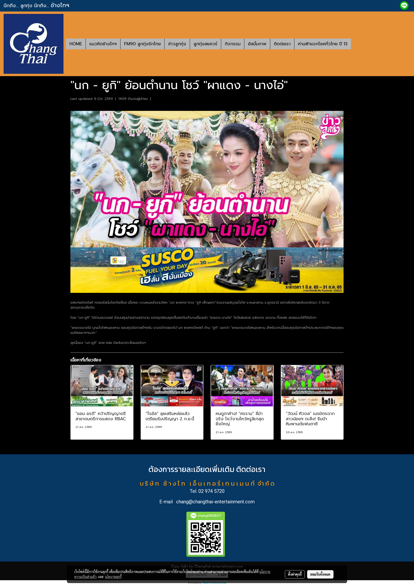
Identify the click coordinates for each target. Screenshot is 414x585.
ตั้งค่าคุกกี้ (295, 574)
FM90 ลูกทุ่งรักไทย (142, 43)
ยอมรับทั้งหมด (320, 574)
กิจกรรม (233, 43)
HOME (75, 43)
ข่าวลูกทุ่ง (177, 43)
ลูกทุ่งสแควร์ (205, 43)
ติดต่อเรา (282, 43)
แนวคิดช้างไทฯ (103, 43)
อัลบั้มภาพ (257, 43)
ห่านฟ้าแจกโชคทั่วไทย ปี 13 (322, 43)
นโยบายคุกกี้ (113, 576)
